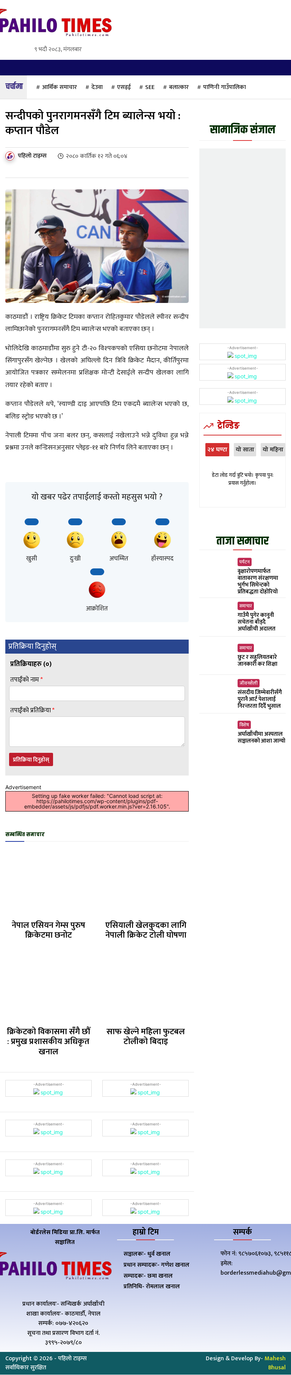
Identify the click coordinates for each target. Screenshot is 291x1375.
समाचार (245, 606)
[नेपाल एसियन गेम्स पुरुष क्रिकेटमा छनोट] (48, 881)
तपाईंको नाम (26, 680)
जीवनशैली (248, 683)
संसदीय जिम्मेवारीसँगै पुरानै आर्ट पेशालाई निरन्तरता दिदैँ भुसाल (260, 699)
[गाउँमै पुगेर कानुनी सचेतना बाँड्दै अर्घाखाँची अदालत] (216, 617)
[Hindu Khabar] (48, 24)
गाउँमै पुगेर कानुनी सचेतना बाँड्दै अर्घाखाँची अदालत (256, 622)
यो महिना (273, 450)
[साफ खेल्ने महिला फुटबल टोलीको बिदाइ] (146, 988)
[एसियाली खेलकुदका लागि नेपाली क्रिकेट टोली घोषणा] (146, 881)
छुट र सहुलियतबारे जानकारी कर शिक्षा (257, 660)
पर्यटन (244, 562)
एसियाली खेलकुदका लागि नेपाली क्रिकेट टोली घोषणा (145, 930)
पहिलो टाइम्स (32, 156)
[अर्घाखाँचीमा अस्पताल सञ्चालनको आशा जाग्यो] (216, 732)
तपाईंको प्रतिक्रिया (32, 711)
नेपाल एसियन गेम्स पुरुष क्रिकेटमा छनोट (48, 930)
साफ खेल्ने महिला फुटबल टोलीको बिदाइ (145, 1037)
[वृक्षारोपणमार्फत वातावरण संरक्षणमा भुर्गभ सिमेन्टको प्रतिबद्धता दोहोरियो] (216, 574)
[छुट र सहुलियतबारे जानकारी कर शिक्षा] (216, 655)
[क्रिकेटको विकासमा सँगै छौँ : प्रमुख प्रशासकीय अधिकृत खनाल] (48, 988)
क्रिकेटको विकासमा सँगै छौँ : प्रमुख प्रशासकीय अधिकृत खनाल (48, 1042)
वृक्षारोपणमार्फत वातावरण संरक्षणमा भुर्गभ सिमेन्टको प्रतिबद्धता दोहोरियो (258, 581)
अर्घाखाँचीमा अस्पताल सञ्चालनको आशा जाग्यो (261, 737)
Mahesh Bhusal (275, 1363)
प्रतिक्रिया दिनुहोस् (31, 760)
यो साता (245, 450)
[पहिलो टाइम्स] (11, 156)
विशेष (244, 725)
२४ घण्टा (217, 450)
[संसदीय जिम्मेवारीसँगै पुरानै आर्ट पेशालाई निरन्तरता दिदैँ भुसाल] (216, 694)
